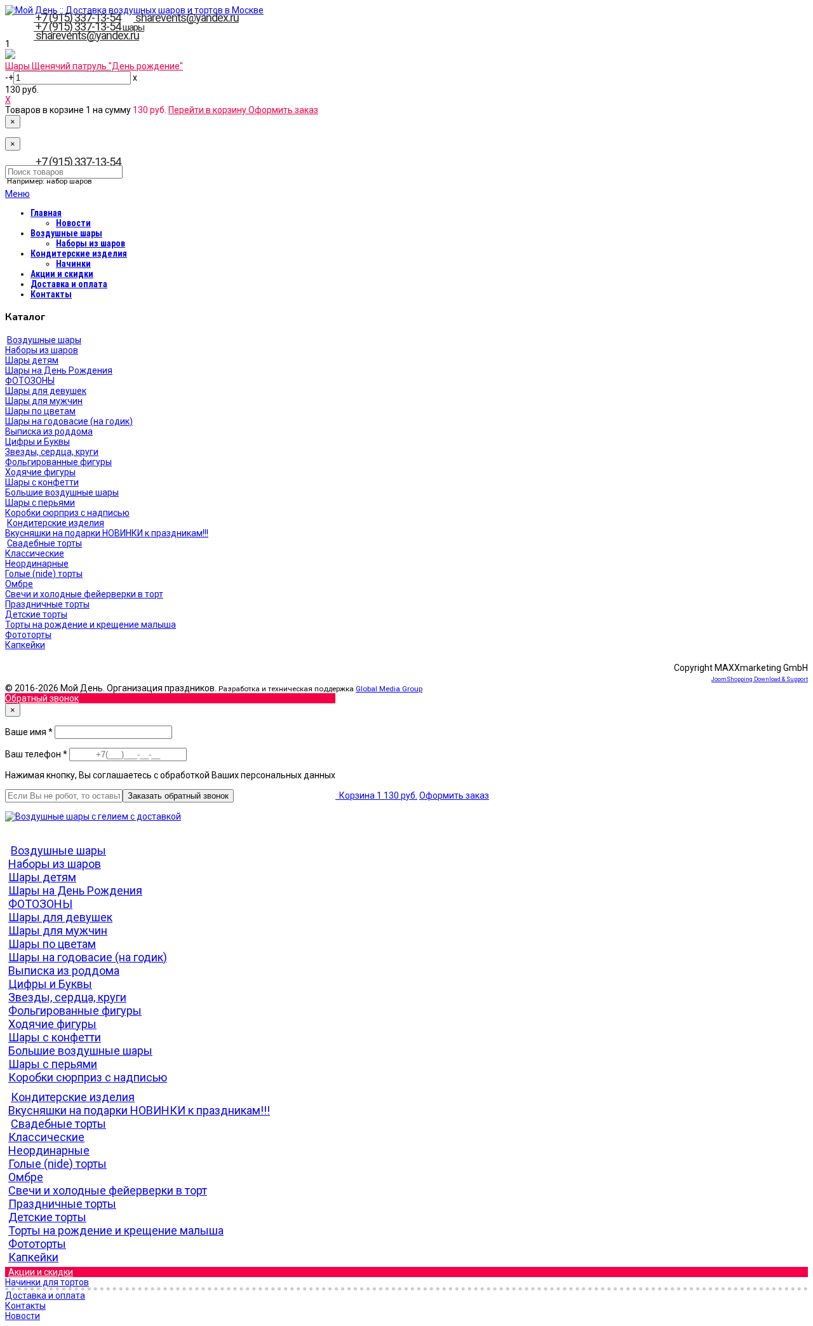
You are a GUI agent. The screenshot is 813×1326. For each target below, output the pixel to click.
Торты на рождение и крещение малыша (90, 624)
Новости (73, 223)
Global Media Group (389, 688)
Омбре (19, 584)
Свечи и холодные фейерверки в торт (84, 594)
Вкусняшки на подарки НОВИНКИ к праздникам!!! (106, 533)
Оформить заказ (283, 110)
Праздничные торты (47, 604)
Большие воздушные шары (62, 492)
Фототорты (28, 635)
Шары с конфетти (42, 482)
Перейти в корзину (208, 110)
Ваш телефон (37, 754)
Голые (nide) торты (44, 574)
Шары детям (31, 360)
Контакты (51, 294)
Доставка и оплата (68, 284)
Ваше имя (30, 732)
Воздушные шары (66, 233)
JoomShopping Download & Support (759, 679)
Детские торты (36, 614)
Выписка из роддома (49, 431)
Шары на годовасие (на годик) (69, 421)
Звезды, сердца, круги (51, 452)
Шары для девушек (45, 391)
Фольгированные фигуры (58, 462)
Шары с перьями (40, 502)
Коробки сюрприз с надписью (67, 513)
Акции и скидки (61, 274)
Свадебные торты (44, 543)
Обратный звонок (42, 698)
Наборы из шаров (90, 243)
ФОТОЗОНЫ (30, 380)
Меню (17, 194)
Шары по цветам (40, 411)
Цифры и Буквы (37, 441)
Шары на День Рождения (58, 370)
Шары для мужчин (44, 401)
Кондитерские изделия (78, 253)
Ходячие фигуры (40, 472)
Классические (34, 553)
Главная (46, 213)
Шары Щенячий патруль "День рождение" (94, 66)
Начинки (73, 264)
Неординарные (37, 563)
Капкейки (25, 645)
